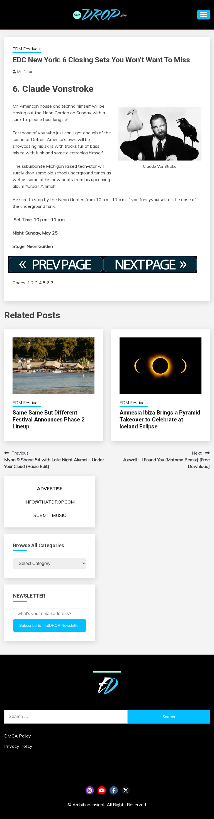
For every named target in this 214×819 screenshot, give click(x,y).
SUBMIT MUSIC (49, 515)
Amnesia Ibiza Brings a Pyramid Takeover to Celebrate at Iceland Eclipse (160, 419)
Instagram (90, 790)
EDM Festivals (27, 48)
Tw (125, 790)
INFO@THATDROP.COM (50, 502)
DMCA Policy (17, 736)
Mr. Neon (25, 71)
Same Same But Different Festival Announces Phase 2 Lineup (48, 419)
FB (114, 790)
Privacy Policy (18, 746)
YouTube (102, 790)
